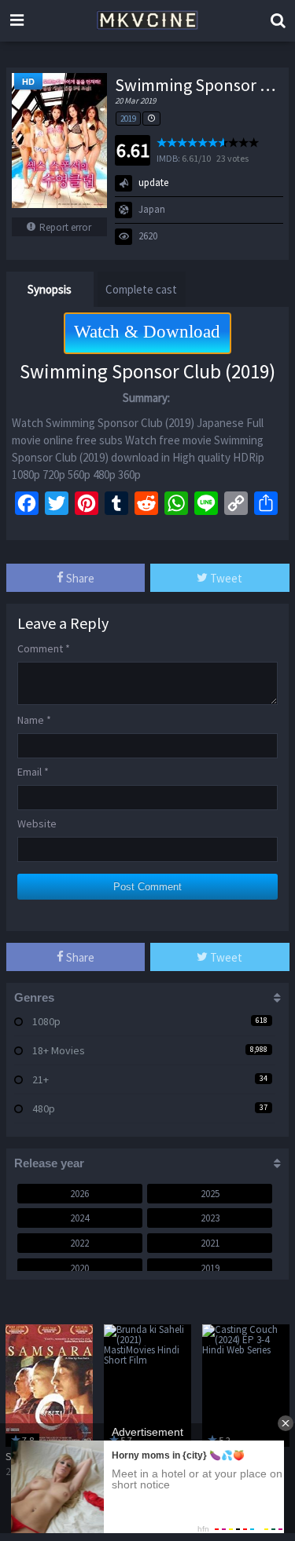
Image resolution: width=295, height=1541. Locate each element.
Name (34, 720)
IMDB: (168, 158)
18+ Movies (58, 1050)
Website (37, 823)
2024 (79, 1218)
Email (33, 772)
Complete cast (141, 289)
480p (43, 1108)
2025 (210, 1193)
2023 (210, 1218)
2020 (79, 1268)
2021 (210, 1243)
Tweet (225, 578)
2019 (128, 118)
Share (79, 578)
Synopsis (50, 289)
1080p (46, 1021)
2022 (79, 1243)
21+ (40, 1079)
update (153, 182)
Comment (43, 648)
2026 (79, 1193)
